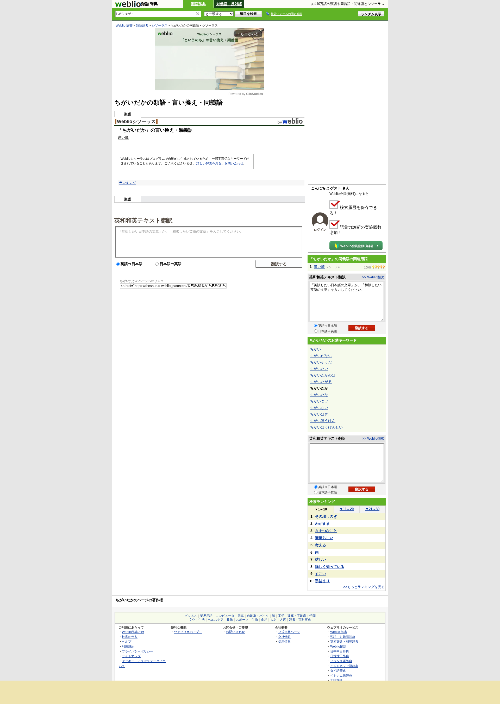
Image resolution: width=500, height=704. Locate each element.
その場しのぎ (326, 516)
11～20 (347, 509)
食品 (264, 619)
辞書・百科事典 (300, 619)
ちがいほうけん (322, 421)
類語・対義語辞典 (342, 636)
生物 (255, 619)
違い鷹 (319, 267)
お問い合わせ (233, 163)
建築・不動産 (297, 615)
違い (121, 137)
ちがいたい (319, 369)
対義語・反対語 (229, 4)
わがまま (322, 523)
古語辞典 (336, 680)
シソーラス (159, 25)
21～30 (372, 509)
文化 (192, 619)
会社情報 (284, 636)
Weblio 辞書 (124, 25)
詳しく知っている (329, 567)
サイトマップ (131, 656)
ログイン (320, 230)
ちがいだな (319, 395)
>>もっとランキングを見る (364, 587)
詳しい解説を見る (208, 163)
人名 (273, 619)
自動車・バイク (258, 615)
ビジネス (190, 615)
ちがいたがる (321, 382)
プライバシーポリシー (137, 651)
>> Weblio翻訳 (373, 277)
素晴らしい (324, 538)
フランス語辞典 (341, 661)
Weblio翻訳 (338, 646)
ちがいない (319, 408)
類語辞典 (198, 4)
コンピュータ (225, 615)
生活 (201, 619)
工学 (281, 615)
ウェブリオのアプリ (188, 631)
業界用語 (206, 615)
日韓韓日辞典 (339, 656)
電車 (241, 615)
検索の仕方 (130, 636)
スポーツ (242, 619)
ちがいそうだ (321, 362)
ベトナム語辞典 (341, 675)
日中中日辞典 (339, 651)
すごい (320, 574)
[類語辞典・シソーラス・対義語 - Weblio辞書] (128, 6)
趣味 (230, 619)
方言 (283, 619)
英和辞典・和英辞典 (344, 641)
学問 (312, 615)
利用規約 (128, 646)
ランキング (127, 183)
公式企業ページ (289, 631)
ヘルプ (126, 641)
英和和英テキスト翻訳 (143, 220)
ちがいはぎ (319, 414)
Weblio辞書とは (133, 631)
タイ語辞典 (338, 670)
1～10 (321, 509)
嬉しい (320, 559)
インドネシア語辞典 (344, 666)
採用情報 (284, 641)
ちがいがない (321, 356)
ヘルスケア (215, 619)
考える (320, 545)
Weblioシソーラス (136, 121)
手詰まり (322, 581)
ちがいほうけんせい (326, 427)
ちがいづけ (319, 401)
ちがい (315, 349)
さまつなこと (326, 531)
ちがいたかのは (322, 375)
